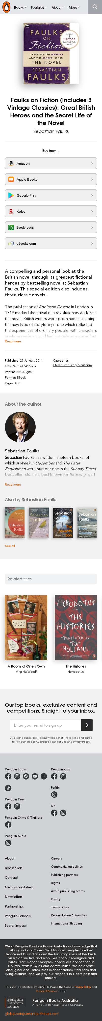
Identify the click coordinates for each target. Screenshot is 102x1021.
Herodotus (76, 671)
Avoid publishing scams (68, 891)
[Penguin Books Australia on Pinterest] (26, 776)
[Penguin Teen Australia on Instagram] (17, 806)
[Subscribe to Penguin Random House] (87, 725)
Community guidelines (67, 866)
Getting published (19, 887)
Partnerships (14, 906)
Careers (56, 858)
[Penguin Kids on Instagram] (63, 776)
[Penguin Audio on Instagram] (8, 843)
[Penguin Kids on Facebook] (54, 776)
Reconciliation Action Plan (69, 915)
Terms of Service (46, 991)
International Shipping (66, 923)
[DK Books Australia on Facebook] (54, 813)
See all (10, 545)
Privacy (55, 899)
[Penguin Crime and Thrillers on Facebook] (8, 824)
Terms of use (60, 907)
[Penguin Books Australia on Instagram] (17, 776)
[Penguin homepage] (6, 7)
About (10, 858)
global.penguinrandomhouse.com (32, 1013)
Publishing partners (64, 874)
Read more (13, 341)
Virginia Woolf (26, 671)
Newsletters (14, 896)
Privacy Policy (81, 741)
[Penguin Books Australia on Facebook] (8, 776)
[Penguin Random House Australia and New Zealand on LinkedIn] (44, 776)
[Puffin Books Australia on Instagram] (54, 794)
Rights (55, 882)
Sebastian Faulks (51, 131)
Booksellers (14, 868)
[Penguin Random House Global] (18, 1002)
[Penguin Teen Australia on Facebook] (8, 806)
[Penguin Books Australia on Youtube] (35, 776)
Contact (11, 877)
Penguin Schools (18, 916)
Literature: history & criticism (72, 365)
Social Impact (16, 925)
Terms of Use (58, 741)
